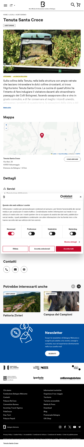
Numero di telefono (6, 269)
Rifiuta (15, 249)
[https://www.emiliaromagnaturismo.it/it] (70, 380)
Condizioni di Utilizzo (39, 434)
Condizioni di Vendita (54, 434)
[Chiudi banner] (80, 197)
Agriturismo (21, 14)
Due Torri (7, 415)
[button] (42, 135)
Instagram (60, 427)
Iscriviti (52, 353)
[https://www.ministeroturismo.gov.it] (11, 369)
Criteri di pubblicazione (70, 434)
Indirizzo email (15, 269)
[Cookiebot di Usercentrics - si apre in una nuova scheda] (62, 197)
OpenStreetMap (63, 154)
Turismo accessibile (52, 400)
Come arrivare (72, 159)
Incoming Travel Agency (13, 407)
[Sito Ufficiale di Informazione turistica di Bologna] (43, 4)
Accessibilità (28, 434)
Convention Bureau (11, 404)
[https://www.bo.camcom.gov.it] (10, 380)
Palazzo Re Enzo (9, 400)
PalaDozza (7, 411)
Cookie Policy (18, 434)
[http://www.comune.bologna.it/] (38, 380)
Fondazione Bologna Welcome (15, 393)
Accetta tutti (69, 249)
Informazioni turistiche (52, 390)
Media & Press (49, 404)
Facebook (65, 427)
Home (5, 14)
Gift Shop (47, 418)
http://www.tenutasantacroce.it (24, 269)
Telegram (79, 427)
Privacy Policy (7, 434)
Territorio (47, 397)
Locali (11, 14)
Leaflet (54, 154)
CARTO (78, 154)
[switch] (32, 233)
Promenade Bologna (52, 415)
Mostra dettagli (70, 242)
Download (48, 407)
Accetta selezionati (42, 249)
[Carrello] (78, 4)
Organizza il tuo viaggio (53, 393)
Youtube (74, 427)
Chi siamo (7, 390)
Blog (45, 411)
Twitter (69, 427)
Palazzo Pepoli (9, 418)
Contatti (6, 397)
